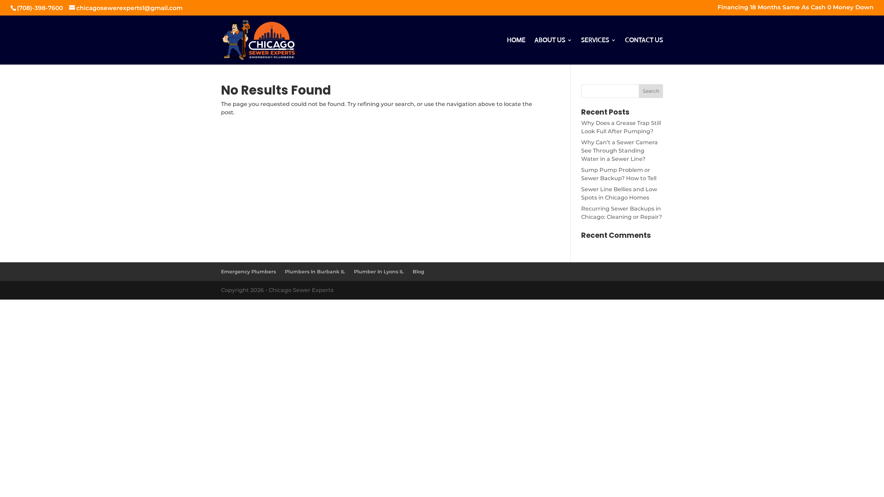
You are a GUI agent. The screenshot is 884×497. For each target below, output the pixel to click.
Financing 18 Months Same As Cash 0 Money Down (796, 7)
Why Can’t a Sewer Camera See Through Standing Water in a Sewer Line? (619, 150)
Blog (418, 272)
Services (595, 41)
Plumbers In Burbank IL (315, 272)
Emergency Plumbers (248, 272)
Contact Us (644, 41)
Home (516, 41)
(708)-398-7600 (41, 7)
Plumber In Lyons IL (379, 272)
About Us (550, 41)
